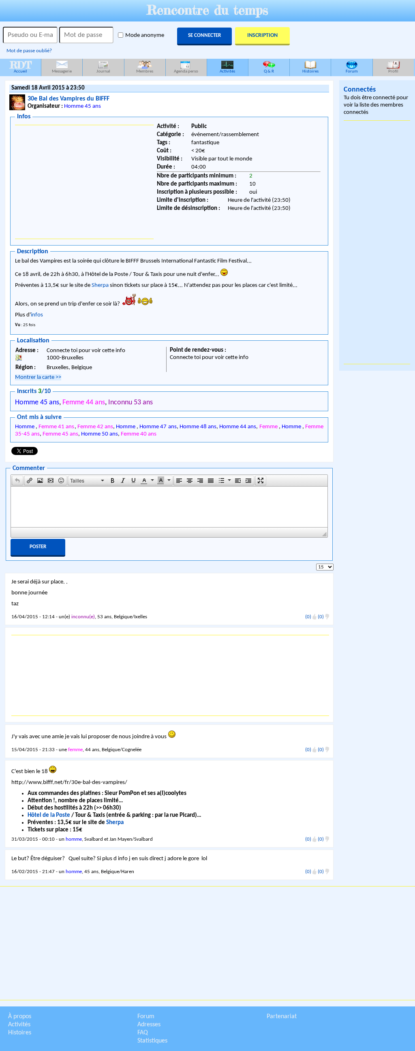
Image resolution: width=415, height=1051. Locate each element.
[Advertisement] (84, 182)
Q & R (269, 71)
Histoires (310, 71)
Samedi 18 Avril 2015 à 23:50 (48, 88)
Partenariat (282, 1016)
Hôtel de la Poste (49, 815)
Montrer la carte (38, 377)
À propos (19, 1016)
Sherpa (100, 285)
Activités (227, 71)
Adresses (148, 1024)
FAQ (142, 1033)
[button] (17, 480)
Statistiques (152, 1041)
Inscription (262, 35)
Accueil (21, 66)
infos (37, 315)
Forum (352, 71)
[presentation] (17, 480)
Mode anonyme (144, 35)
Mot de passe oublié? (29, 50)
